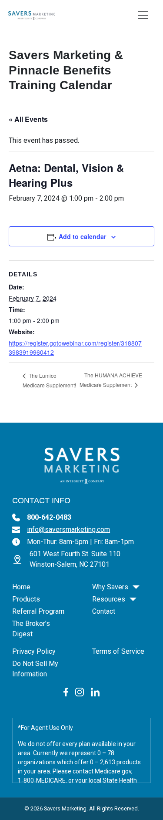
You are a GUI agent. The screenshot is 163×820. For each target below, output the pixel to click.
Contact (103, 611)
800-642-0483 (49, 517)
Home (21, 587)
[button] (136, 587)
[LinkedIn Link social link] (95, 691)
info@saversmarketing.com (68, 529)
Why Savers (110, 587)
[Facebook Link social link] (65, 691)
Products (26, 599)
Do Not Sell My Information (35, 668)
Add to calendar (82, 236)
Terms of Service (118, 651)
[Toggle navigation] (143, 15)
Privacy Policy (34, 651)
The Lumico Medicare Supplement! (49, 380)
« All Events (28, 119)
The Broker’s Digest (31, 628)
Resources (108, 599)
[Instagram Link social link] (79, 691)
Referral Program (38, 611)
